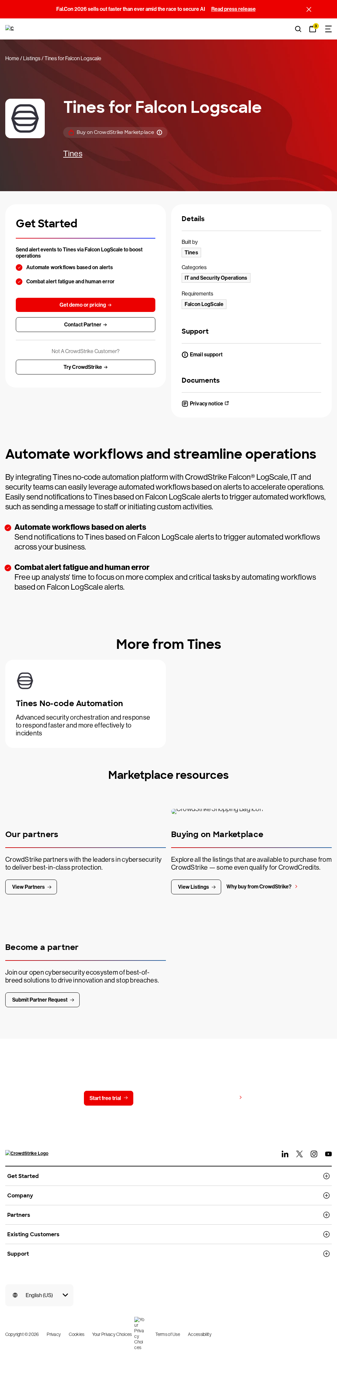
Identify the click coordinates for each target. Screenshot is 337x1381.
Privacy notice (206, 403)
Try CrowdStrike (83, 367)
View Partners (28, 887)
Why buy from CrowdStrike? (259, 886)
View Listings (193, 887)
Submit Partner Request (39, 1000)
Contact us (164, 1098)
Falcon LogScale (204, 304)
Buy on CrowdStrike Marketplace (115, 132)
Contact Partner (82, 324)
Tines (72, 153)
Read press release (233, 9)
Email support (206, 354)
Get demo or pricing (83, 305)
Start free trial (105, 1098)
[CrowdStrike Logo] (10, 29)
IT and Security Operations (216, 278)
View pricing (221, 1098)
